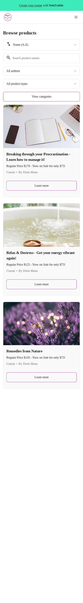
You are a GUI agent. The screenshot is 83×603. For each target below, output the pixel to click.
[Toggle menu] (76, 17)
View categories (41, 96)
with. (41, 5)
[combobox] (41, 44)
